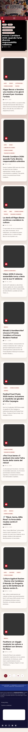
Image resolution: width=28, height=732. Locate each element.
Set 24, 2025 (8, 281)
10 (18, 676)
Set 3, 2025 (7, 404)
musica (6, 327)
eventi (11, 83)
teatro (6, 37)
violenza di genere (15, 37)
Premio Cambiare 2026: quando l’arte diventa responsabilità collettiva (14, 158)
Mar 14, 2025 (8, 651)
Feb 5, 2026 (7, 164)
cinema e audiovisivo (9, 270)
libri (10, 34)
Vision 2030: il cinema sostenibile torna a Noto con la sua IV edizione (14, 276)
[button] (25, 18)
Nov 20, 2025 (8, 47)
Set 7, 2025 (7, 340)
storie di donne (18, 34)
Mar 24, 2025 (8, 527)
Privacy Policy (4, 702)
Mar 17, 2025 (8, 591)
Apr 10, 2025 (8, 465)
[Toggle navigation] (14, 18)
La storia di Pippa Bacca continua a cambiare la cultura (13, 42)
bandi (11, 144)
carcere (11, 572)
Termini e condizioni (6, 705)
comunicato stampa (9, 147)
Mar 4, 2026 (7, 99)
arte (5, 34)
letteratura (19, 83)
